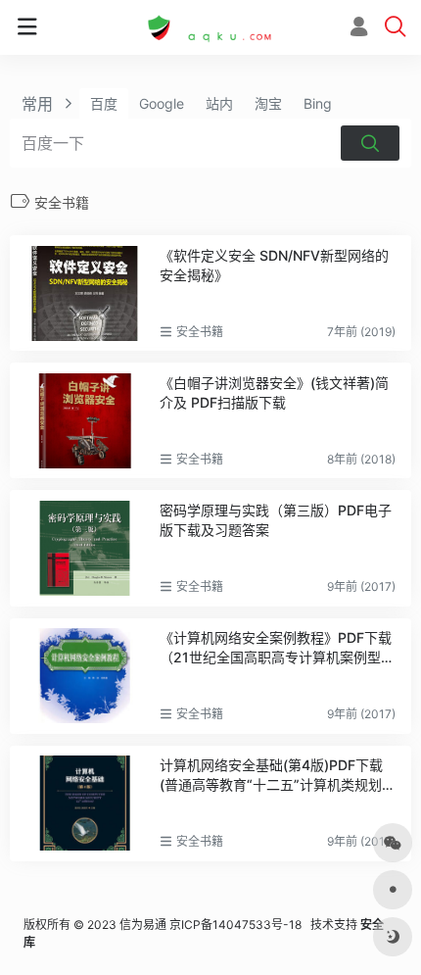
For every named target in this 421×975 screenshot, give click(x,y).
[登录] (359, 29)
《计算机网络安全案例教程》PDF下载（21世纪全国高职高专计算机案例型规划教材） (277, 648)
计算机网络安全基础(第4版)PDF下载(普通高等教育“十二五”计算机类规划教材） (278, 775)
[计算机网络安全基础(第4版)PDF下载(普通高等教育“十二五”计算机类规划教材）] (85, 803)
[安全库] (210, 27)
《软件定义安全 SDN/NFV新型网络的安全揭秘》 (274, 265)
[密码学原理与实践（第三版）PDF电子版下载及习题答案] (85, 548)
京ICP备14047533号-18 (235, 924)
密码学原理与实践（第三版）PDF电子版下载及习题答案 (276, 520)
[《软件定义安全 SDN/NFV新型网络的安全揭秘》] (85, 293)
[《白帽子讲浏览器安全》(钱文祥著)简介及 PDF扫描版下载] (85, 420)
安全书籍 (199, 331)
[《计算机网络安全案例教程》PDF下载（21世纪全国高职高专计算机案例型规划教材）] (85, 675)
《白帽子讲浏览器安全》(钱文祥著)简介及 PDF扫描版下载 (274, 392)
